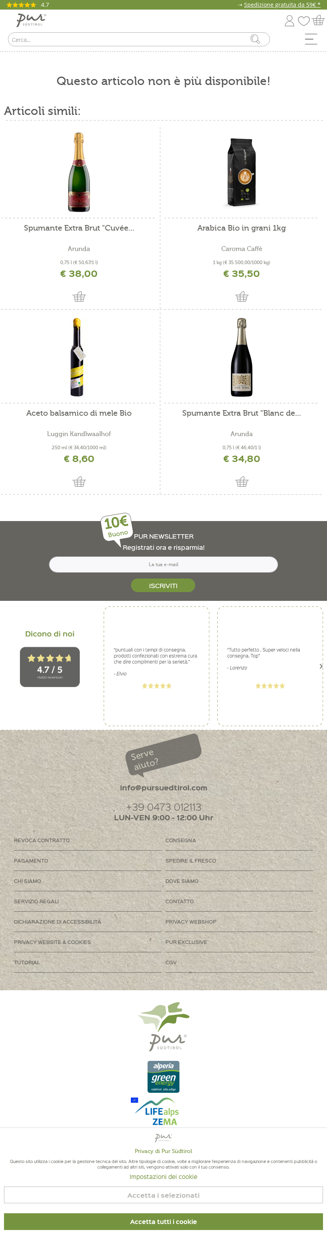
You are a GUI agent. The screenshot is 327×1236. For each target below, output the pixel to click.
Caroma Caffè (241, 249)
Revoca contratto (42, 840)
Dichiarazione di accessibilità (57, 921)
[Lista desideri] (306, 19)
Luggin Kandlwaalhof (79, 434)
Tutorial (27, 962)
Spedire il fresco (190, 860)
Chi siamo (27, 880)
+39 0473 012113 (163, 806)
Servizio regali (36, 901)
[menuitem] (314, 41)
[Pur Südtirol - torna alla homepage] (31, 21)
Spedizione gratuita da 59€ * (282, 4)
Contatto (179, 901)
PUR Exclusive (186, 941)
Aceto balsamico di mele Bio (79, 413)
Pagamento (31, 860)
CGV (171, 962)
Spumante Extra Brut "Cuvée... (79, 228)
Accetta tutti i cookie (163, 1221)
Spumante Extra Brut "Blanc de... (241, 413)
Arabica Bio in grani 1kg (241, 228)
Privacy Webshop (191, 921)
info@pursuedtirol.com (163, 787)
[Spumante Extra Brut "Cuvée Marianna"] (79, 172)
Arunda (79, 249)
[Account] (289, 19)
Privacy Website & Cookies (52, 941)
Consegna (180, 840)
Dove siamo (182, 880)
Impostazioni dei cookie (163, 1177)
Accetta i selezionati (163, 1195)
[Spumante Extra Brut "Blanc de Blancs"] (241, 357)
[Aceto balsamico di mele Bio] (79, 357)
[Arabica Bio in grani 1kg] (241, 172)
